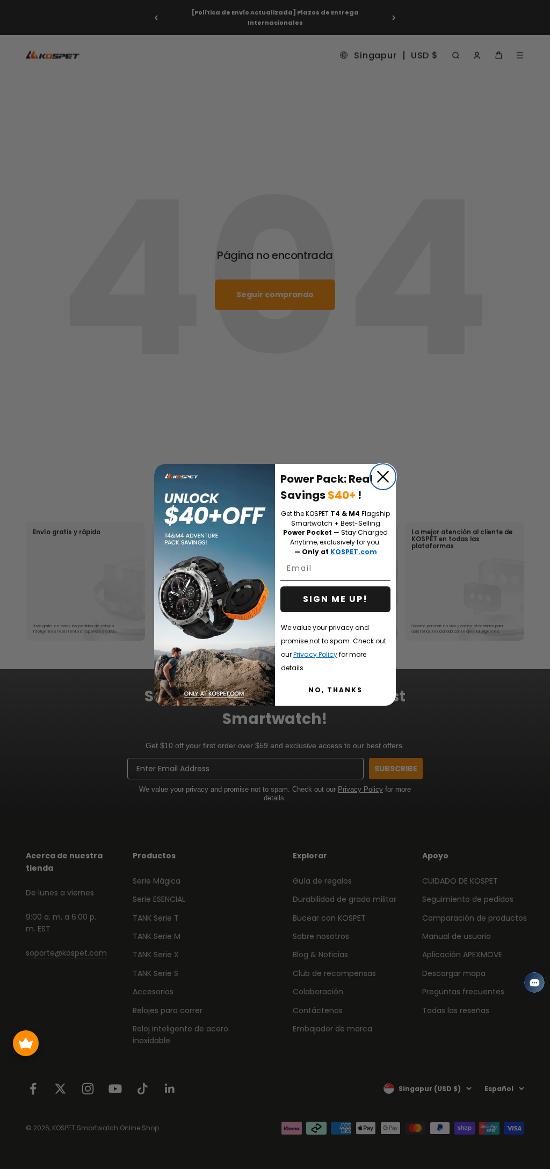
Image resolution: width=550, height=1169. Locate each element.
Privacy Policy (315, 654)
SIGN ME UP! (335, 599)
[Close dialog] (383, 477)
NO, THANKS (335, 689)
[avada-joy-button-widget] (26, 1043)
